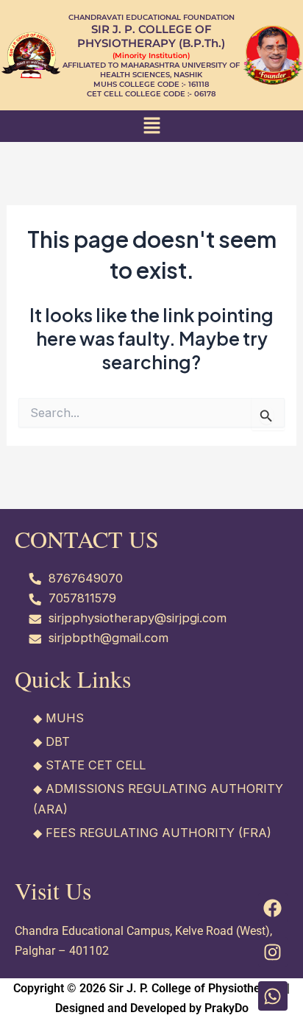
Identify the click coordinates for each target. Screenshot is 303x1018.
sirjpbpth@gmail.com (108, 637)
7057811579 (82, 598)
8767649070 (86, 578)
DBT (58, 741)
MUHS (65, 718)
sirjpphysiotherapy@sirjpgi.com (138, 618)
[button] (151, 126)
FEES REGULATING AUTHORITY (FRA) (158, 832)
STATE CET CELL (96, 765)
